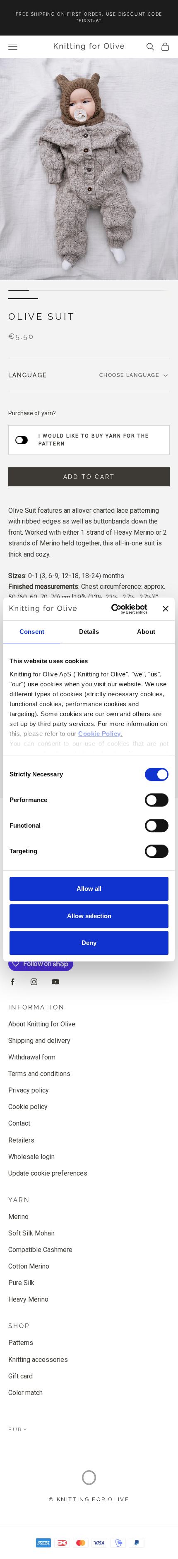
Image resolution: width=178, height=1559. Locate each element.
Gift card (20, 1376)
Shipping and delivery (39, 1041)
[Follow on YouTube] (55, 982)
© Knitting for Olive (89, 1499)
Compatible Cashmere (40, 1250)
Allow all (89, 888)
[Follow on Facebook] (12, 982)
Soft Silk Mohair (31, 1233)
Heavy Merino (28, 1299)
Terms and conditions (39, 1074)
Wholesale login (31, 1157)
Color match (25, 1393)
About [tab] (146, 631)
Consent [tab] (31, 631)
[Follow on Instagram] (34, 982)
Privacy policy (28, 1090)
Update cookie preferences (47, 1173)
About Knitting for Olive (41, 1024)
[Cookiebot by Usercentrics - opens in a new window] (112, 609)
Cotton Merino (28, 1266)
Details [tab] (89, 631)
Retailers (21, 1140)
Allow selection (89, 915)
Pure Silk (21, 1283)
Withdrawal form (31, 1057)
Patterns (20, 1343)
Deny (89, 942)
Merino (18, 1217)
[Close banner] (165, 609)
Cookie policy (28, 1107)
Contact (19, 1123)
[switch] (156, 800)
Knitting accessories (38, 1360)
